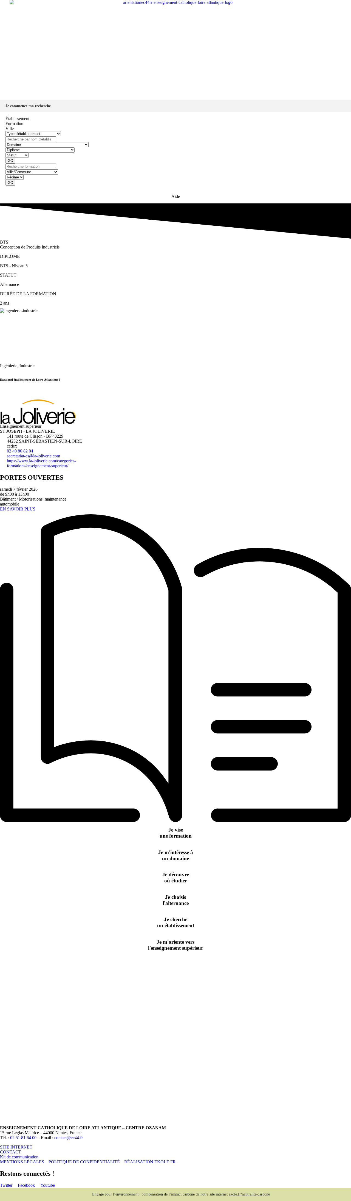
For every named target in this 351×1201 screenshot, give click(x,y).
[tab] (175, 118)
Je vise (176, 833)
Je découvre (175, 878)
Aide (175, 196)
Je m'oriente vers (175, 945)
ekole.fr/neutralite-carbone (249, 1194)
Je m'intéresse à (175, 855)
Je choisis (176, 900)
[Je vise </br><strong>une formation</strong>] (175, 820)
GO (10, 161)
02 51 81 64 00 (23, 1137)
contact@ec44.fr (68, 1137)
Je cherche (175, 922)
